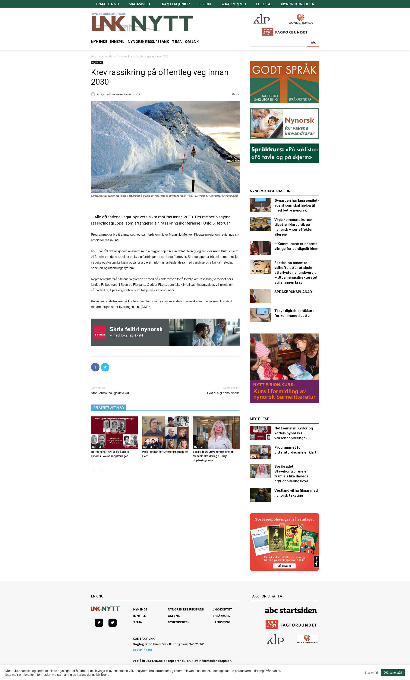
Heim (94, 56)
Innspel (139, 616)
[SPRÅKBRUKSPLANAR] (260, 296)
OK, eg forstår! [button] (393, 672)
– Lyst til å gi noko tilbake (222, 393)
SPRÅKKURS (221, 616)
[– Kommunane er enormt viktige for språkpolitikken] (260, 248)
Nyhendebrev (178, 622)
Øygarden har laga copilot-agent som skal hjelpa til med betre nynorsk (296, 205)
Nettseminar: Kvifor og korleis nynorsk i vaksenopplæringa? (293, 433)
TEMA (137, 622)
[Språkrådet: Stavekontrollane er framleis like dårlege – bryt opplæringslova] (216, 432)
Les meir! (371, 672)
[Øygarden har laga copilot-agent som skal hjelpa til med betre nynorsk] (260, 205)
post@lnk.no (142, 650)
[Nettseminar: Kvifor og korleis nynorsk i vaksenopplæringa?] (114, 432)
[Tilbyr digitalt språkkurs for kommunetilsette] (260, 315)
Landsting (221, 622)
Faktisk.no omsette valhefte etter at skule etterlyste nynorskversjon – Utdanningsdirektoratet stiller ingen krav (296, 272)
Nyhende (106, 56)
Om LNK (174, 616)
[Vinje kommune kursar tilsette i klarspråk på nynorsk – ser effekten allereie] (260, 224)
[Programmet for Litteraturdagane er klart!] (165, 432)
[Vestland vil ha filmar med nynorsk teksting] (260, 495)
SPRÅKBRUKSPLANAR (293, 292)
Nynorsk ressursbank (186, 609)
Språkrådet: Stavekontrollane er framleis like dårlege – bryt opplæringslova (213, 456)
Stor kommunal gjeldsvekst (110, 393)
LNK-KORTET (222, 609)
